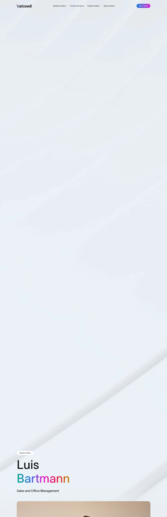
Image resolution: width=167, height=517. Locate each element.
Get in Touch (143, 6)
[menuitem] (60, 6)
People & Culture (93, 6)
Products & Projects (77, 6)
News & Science (109, 6)
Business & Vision (59, 6)
